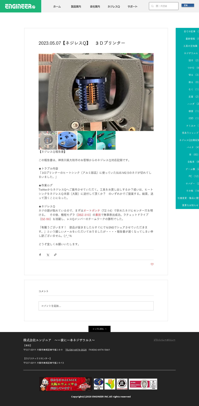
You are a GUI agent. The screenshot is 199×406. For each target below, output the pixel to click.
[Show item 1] (48, 140)
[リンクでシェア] (55, 254)
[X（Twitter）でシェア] (47, 254)
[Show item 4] (106, 140)
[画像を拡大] (96, 92)
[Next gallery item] (150, 92)
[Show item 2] (67, 140)
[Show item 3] (86, 140)
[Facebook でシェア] (40, 254)
